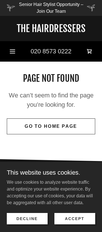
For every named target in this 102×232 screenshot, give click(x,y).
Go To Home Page (51, 126)
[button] (12, 51)
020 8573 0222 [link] (51, 51)
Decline (27, 218)
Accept (74, 218)
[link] (51, 28)
